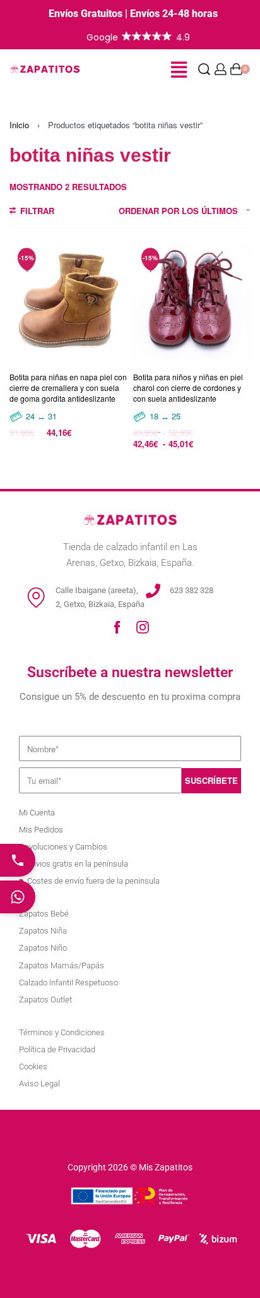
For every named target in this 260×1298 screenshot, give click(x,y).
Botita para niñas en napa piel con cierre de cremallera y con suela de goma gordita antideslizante (68, 387)
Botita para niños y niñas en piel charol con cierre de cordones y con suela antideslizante (188, 387)
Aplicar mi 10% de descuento (129, 1238)
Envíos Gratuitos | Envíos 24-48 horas (133, 14)
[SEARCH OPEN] (204, 69)
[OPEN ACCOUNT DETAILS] (220, 69)
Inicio (19, 125)
